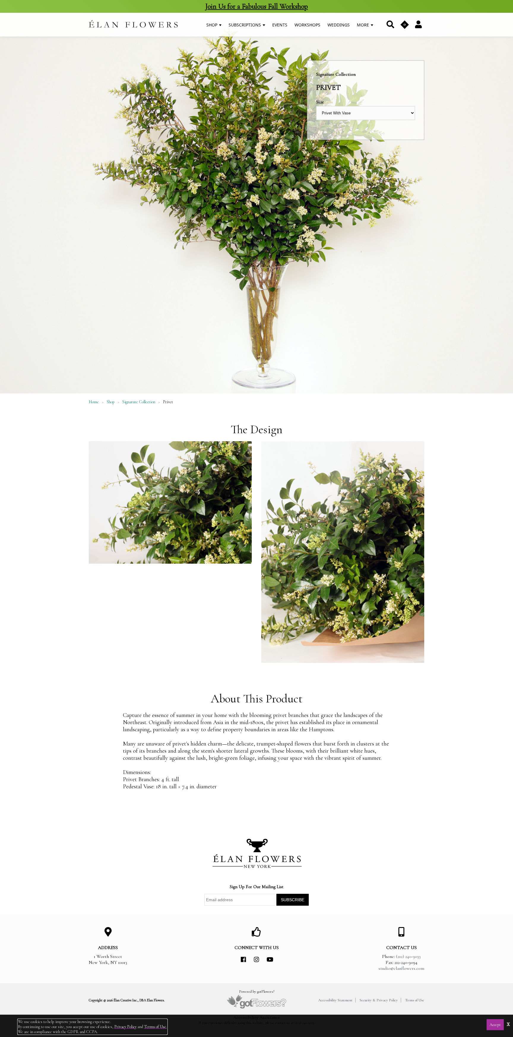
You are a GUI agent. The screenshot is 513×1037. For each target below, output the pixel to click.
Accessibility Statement (335, 1000)
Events (279, 25)
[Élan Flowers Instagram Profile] (256, 960)
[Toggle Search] (389, 24)
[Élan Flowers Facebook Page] (243, 960)
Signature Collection (138, 401)
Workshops (307, 25)
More (363, 25)
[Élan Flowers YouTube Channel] (270, 960)
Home (94, 401)
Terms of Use (414, 1000)
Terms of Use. (155, 1026)
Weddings (338, 25)
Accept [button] (495, 1024)
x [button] (508, 1023)
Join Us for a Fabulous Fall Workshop (256, 6)
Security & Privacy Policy (379, 1000)
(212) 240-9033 (408, 956)
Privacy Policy (125, 1026)
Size (320, 102)
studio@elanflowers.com (401, 968)
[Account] (418, 24)
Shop (212, 25)
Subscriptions (245, 25)
